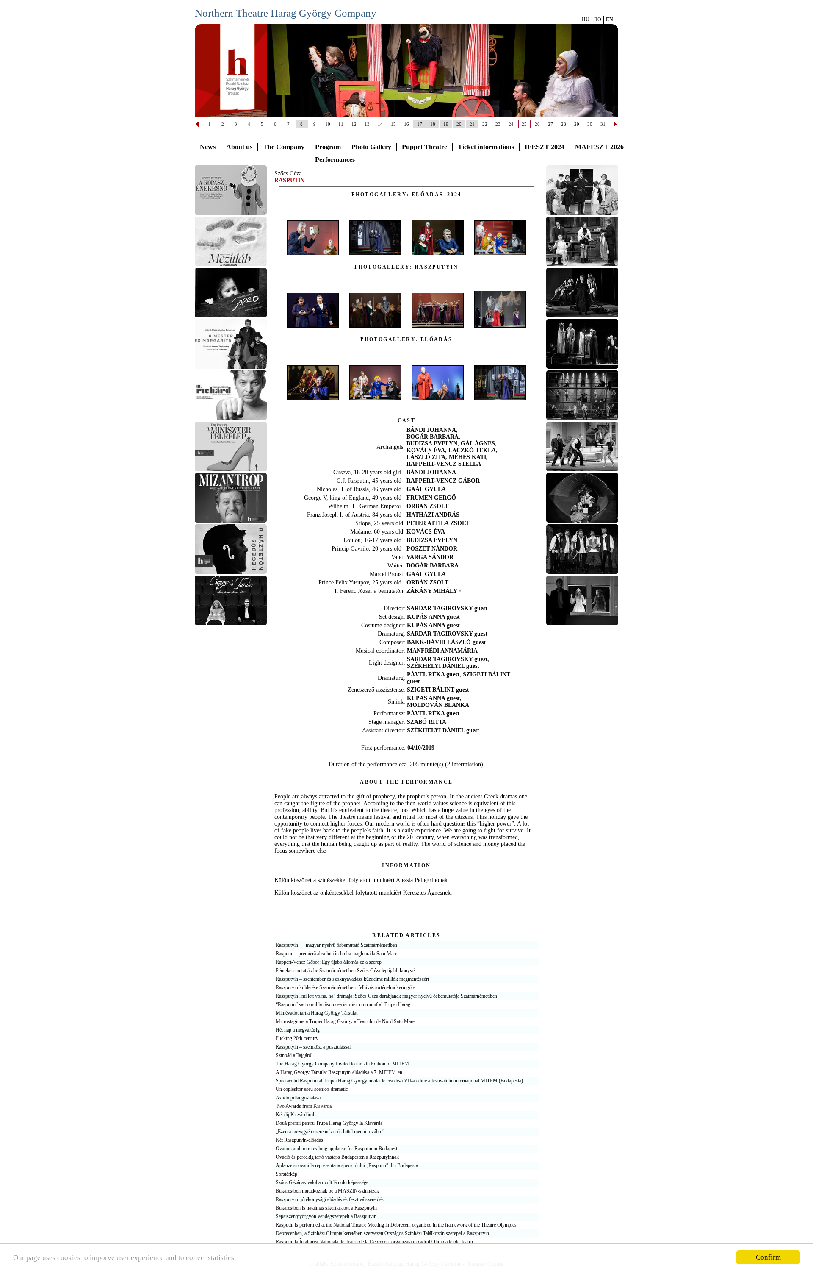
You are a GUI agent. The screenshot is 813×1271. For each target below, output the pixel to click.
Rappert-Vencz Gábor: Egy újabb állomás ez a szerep (329, 962)
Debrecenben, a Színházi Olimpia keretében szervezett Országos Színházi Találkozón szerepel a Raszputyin (382, 1233)
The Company (283, 146)
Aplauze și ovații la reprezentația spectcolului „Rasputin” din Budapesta (347, 1165)
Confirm (768, 1257)
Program (328, 146)
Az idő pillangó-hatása (298, 1098)
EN (609, 19)
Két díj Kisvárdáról (295, 1115)
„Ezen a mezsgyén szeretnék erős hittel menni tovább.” (330, 1132)
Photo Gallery (371, 146)
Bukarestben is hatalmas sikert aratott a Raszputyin (326, 1208)
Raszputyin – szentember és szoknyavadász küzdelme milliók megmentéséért (352, 979)
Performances (335, 159)
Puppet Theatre (424, 146)
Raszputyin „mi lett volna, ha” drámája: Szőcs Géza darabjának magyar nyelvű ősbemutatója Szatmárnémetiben (386, 996)
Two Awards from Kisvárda (304, 1106)
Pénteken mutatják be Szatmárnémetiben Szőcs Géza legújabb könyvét (346, 970)
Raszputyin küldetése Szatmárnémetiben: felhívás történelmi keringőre (345, 987)
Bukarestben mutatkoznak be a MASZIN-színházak (327, 1191)
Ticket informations (486, 146)
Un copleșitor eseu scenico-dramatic (312, 1089)
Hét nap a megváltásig (298, 1030)
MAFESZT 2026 (599, 146)
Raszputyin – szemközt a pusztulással (313, 1047)
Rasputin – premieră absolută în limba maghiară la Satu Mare (336, 954)
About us (239, 146)
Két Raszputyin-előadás (299, 1140)
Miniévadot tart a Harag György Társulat (316, 1013)
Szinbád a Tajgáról (294, 1055)
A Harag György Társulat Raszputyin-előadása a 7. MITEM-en (339, 1072)
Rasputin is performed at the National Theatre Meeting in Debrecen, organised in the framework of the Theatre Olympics (396, 1225)
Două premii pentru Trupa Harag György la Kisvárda (329, 1123)
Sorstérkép (286, 1174)
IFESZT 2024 (544, 146)
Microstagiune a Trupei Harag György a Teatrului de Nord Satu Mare (345, 1021)
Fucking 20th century (297, 1038)
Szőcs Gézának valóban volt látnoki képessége (322, 1182)
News (208, 146)
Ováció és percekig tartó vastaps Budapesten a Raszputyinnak (337, 1157)
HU (585, 19)
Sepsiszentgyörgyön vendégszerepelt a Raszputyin (326, 1216)
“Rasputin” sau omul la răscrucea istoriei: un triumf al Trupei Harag (343, 1004)
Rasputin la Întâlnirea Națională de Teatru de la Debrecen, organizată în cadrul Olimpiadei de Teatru (374, 1242)
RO (597, 19)
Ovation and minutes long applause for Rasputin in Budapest (336, 1148)
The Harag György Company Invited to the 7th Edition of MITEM (342, 1064)
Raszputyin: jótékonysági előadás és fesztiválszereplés (330, 1199)
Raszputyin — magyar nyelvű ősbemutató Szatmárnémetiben (336, 945)
